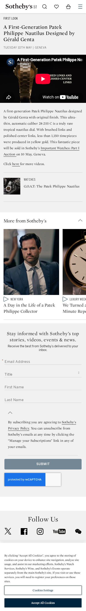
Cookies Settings (43, 590)
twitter (8, 531)
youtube (59, 531)
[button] (45, 221)
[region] (43, 577)
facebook (24, 531)
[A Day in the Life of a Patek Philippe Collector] (31, 263)
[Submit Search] (44, 6)
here (16, 164)
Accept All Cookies (43, 603)
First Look (11, 18)
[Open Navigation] (80, 6)
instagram (40, 531)
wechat (78, 531)
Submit (43, 464)
